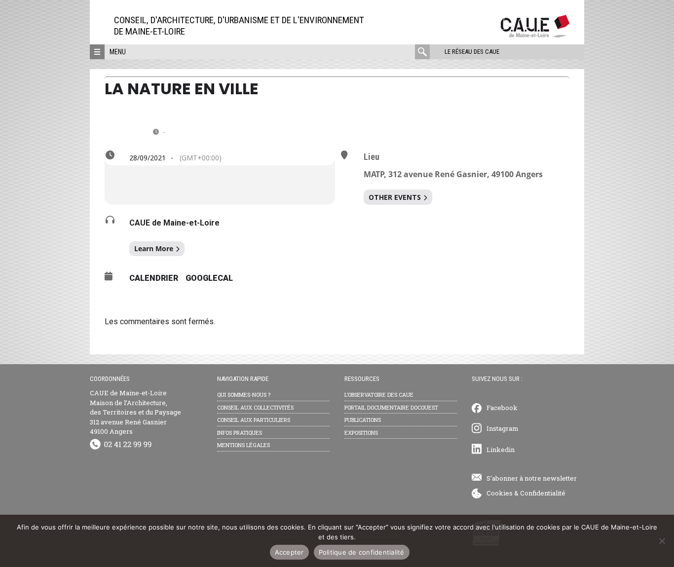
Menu (118, 52)
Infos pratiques (239, 432)
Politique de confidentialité (362, 552)
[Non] (662, 541)
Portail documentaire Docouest (391, 407)
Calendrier (153, 278)
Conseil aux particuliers (253, 419)
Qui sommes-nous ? (243, 394)
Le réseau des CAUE (472, 51)
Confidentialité (542, 493)
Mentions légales (243, 445)
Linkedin (501, 449)
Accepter (289, 552)
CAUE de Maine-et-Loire (174, 222)
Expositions (361, 432)
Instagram (503, 428)
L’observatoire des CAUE (378, 394)
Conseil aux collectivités (255, 407)
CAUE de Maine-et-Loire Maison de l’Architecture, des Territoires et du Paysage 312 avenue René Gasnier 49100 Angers (135, 412)
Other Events (395, 197)
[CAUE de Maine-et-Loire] (535, 34)
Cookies (500, 493)
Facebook (502, 407)
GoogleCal (209, 278)
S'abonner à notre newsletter (532, 478)
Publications (362, 419)
